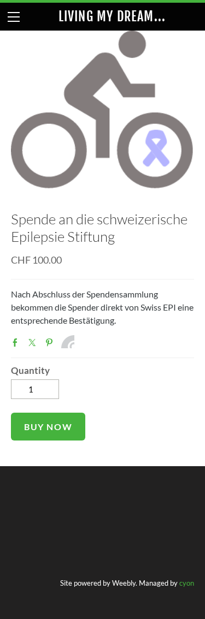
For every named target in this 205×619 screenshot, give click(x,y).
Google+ (67, 341)
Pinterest (51, 342)
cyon (186, 583)
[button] (48, 427)
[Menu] (13, 16)
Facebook (17, 342)
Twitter (34, 342)
